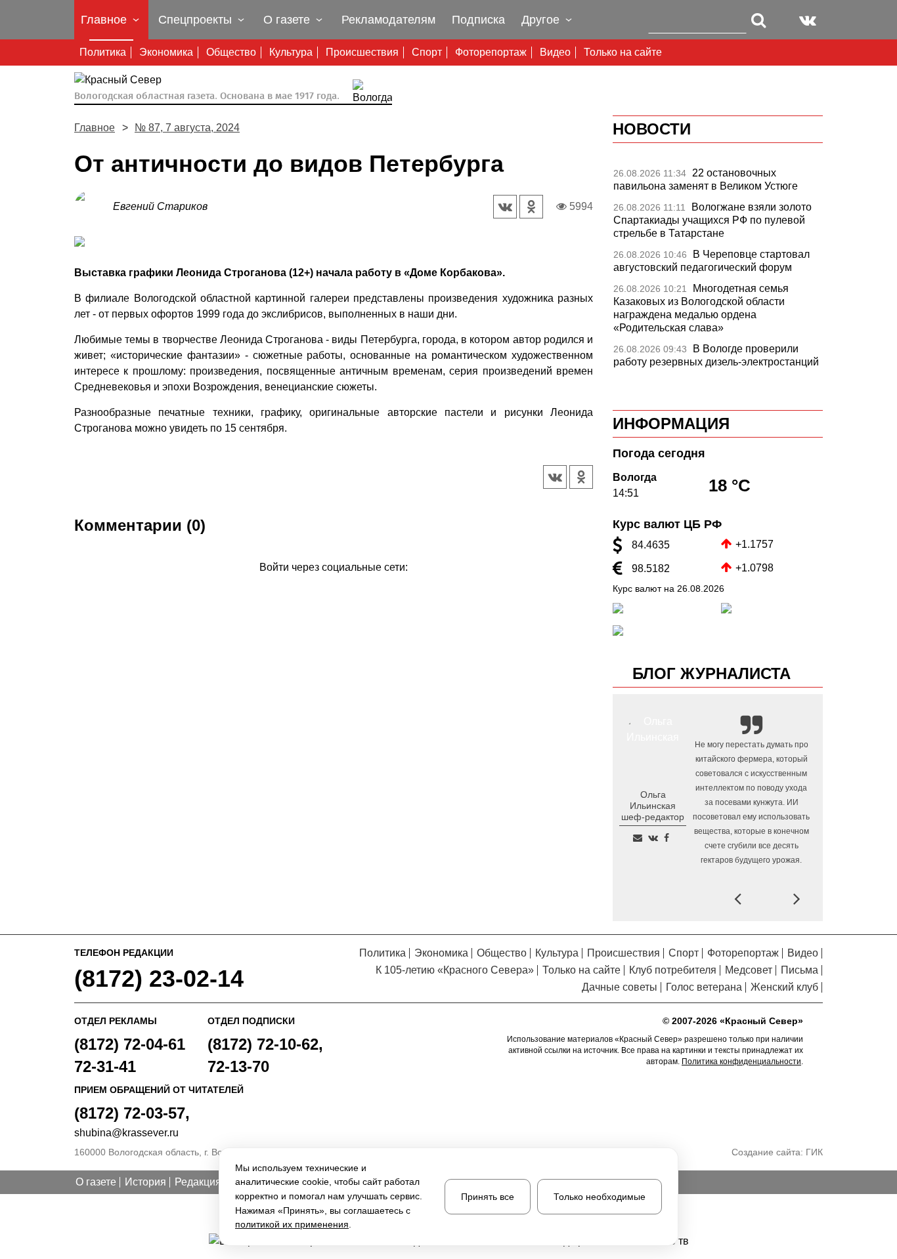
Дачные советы (619, 987)
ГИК (814, 1152)
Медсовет (748, 970)
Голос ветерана (704, 987)
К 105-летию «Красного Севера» (455, 970)
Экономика (166, 52)
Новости (652, 129)
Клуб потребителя (672, 970)
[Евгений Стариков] (93, 205)
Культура (291, 52)
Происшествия (362, 52)
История (145, 1181)
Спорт (427, 52)
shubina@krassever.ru (126, 1132)
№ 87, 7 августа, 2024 (187, 127)
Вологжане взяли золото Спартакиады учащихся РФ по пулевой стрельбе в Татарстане (712, 220)
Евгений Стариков (160, 206)
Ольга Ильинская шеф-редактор (652, 805)
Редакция (198, 1181)
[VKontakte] (331, 586)
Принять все (487, 1196)
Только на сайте (623, 52)
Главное (94, 127)
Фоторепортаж (491, 52)
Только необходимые (599, 1196)
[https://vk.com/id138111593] (653, 837)
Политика (102, 52)
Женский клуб (784, 987)
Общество (231, 52)
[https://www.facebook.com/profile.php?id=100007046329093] (666, 837)
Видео (555, 52)
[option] (718, 183)
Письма (799, 970)
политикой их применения (292, 1224)
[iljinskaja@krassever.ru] (637, 837)
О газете (96, 1181)
